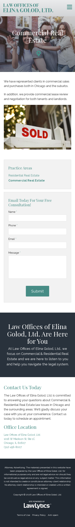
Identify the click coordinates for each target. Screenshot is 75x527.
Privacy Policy (39, 515)
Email (12, 239)
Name (12, 211)
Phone (12, 225)
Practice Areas (20, 167)
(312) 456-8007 (13, 447)
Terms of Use (23, 515)
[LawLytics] (37, 505)
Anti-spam (53, 515)
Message (14, 252)
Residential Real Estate (24, 175)
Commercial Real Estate (26, 180)
